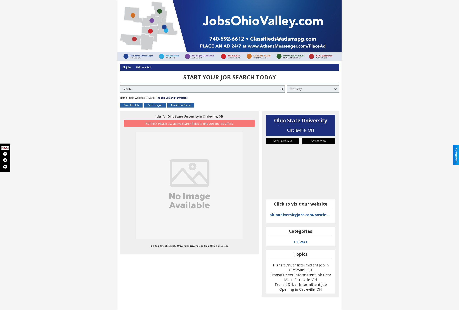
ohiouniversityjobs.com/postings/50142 (300, 215)
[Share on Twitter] (5, 160)
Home (123, 97)
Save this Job (131, 105)
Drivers (150, 97)
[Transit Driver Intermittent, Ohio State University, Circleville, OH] (189, 185)
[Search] (282, 89)
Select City (296, 89)
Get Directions (282, 141)
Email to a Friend (181, 105)
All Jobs (127, 67)
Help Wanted (143, 67)
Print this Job (155, 105)
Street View (318, 141)
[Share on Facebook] (5, 153)
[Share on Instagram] (5, 166)
